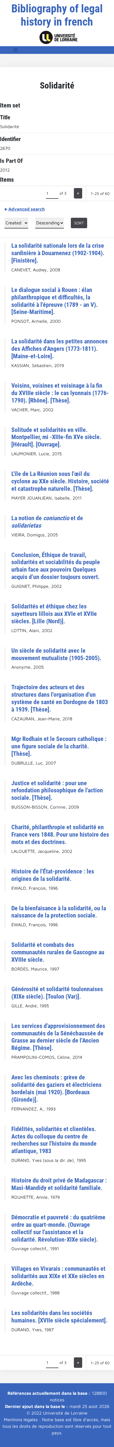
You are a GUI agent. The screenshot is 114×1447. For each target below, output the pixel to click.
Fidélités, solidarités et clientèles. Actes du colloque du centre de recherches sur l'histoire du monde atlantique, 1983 (54, 1140)
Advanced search (26, 208)
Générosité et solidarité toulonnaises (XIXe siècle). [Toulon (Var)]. (57, 992)
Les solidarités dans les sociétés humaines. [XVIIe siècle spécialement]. (59, 1316)
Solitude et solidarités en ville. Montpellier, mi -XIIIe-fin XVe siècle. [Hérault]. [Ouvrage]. (56, 437)
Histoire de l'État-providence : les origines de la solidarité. (52, 875)
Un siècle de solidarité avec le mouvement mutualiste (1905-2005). (56, 654)
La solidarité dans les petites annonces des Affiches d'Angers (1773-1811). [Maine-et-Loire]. (59, 349)
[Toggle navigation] (15, 50)
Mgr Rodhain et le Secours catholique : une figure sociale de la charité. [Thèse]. (59, 746)
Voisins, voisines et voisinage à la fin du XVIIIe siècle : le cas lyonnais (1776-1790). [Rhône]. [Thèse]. (60, 393)
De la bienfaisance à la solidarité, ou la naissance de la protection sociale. (58, 912)
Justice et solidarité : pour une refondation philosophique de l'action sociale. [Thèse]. (57, 790)
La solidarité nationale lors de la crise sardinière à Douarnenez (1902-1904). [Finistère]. (57, 253)
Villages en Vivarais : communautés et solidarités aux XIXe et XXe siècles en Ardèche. (58, 1276)
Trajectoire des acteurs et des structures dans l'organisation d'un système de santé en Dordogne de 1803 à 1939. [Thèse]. (59, 698)
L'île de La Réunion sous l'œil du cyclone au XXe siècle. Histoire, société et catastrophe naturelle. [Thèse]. (60, 481)
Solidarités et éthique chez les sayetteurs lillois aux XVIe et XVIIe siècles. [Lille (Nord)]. (54, 614)
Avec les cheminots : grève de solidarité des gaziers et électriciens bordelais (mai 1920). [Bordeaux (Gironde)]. (56, 1088)
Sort (79, 223)
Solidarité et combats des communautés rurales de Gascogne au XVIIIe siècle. (57, 952)
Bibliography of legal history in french (57, 15)
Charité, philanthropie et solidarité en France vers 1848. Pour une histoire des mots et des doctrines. (60, 834)
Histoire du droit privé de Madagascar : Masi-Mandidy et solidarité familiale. (59, 1184)
